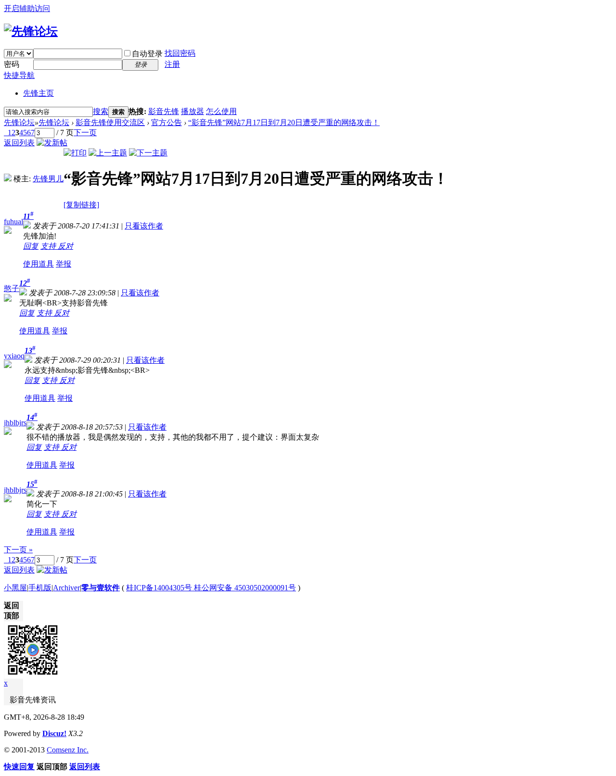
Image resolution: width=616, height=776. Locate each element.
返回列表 (19, 143)
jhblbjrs (15, 423)
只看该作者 (144, 226)
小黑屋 (15, 588)
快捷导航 (19, 75)
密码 (11, 64)
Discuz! (54, 733)
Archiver (66, 588)
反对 (65, 246)
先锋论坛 (19, 122)
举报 (63, 264)
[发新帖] (52, 143)
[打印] (75, 153)
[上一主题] (108, 153)
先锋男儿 (48, 179)
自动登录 (147, 54)
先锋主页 (38, 93)
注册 (172, 64)
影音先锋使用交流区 (110, 122)
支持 (49, 246)
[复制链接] (81, 205)
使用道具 (38, 264)
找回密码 (180, 53)
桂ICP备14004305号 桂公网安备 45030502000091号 (211, 588)
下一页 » (18, 550)
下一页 (85, 132)
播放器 (192, 111)
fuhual (13, 221)
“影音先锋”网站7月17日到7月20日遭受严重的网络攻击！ (284, 122)
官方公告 (166, 122)
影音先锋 (163, 111)
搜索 (100, 111)
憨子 (11, 288)
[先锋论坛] (31, 31)
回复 (30, 246)
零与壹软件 (100, 588)
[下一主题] (148, 153)
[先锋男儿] (8, 179)
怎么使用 (221, 111)
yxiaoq (14, 356)
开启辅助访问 (27, 8)
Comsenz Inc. (68, 750)
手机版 (39, 588)
